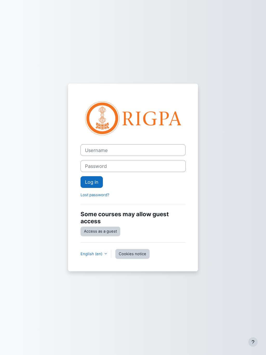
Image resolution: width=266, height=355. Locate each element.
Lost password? (95, 195)
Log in (91, 182)
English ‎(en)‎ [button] (92, 254)
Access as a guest (100, 231)
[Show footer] (253, 342)
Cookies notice (132, 254)
